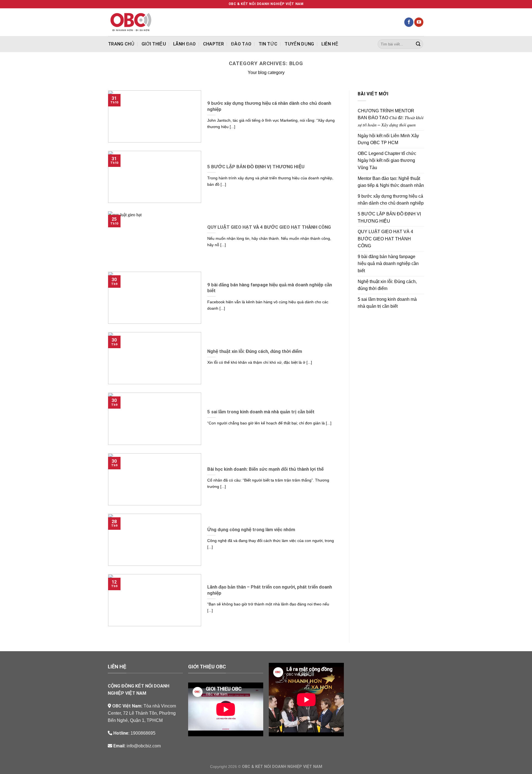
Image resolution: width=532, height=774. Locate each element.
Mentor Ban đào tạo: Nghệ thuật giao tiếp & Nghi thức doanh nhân (391, 182)
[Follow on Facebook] (408, 22)
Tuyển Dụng (299, 44)
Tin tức (268, 44)
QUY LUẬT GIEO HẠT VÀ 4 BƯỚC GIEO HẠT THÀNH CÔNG (269, 227)
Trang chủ (121, 44)
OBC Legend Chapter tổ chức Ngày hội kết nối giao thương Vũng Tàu (387, 160)
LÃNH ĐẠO (184, 44)
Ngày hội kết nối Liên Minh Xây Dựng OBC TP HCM (388, 139)
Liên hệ (329, 44)
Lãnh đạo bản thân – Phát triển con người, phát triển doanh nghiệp (269, 590)
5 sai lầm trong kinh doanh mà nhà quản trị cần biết (260, 411)
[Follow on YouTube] (418, 22)
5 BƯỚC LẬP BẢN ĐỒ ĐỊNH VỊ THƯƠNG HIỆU (256, 166)
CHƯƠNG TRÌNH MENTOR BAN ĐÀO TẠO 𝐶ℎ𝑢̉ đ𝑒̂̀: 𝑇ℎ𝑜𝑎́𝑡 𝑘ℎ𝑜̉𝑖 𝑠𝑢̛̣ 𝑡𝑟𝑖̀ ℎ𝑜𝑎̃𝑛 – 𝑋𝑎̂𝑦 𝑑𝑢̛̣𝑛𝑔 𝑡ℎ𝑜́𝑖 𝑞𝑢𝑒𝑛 (390, 117)
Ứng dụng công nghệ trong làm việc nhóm (251, 529)
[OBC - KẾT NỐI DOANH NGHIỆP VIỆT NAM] (141, 22)
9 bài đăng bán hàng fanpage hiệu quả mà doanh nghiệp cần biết (269, 288)
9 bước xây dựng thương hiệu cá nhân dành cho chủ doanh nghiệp (269, 106)
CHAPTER (213, 44)
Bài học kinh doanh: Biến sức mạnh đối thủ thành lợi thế (265, 469)
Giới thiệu (154, 44)
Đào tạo (241, 44)
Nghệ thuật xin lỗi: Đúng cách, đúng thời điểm (254, 351)
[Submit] (418, 44)
